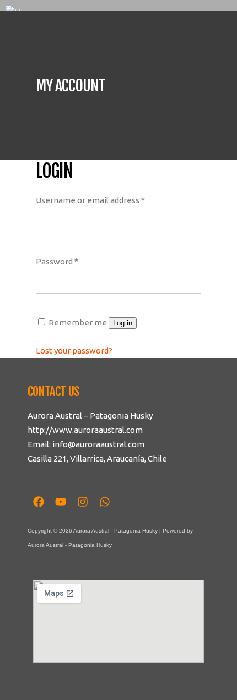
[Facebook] (39, 502)
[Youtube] (61, 502)
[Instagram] (83, 502)
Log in (122, 323)
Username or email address (90, 200)
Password (57, 261)
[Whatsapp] (105, 502)
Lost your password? (74, 350)
